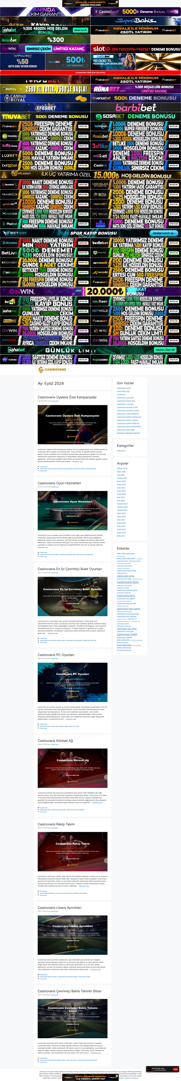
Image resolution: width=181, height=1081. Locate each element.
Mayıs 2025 (121, 481)
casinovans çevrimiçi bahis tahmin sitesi (52, 1060)
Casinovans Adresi (124, 388)
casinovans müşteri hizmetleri (49, 554)
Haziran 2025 (122, 478)
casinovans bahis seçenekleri (124, 563)
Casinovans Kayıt (45, 809)
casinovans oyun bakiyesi (74, 640)
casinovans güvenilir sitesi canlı (87, 1060)
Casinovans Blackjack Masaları (128, 433)
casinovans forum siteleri (64, 893)
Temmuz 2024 (122, 507)
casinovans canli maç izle (48, 468)
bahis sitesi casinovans (126, 553)
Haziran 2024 (122, 510)
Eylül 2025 (121, 475)
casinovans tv (132, 619)
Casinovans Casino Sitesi (126, 571)
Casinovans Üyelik (127, 634)
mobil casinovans (137, 645)
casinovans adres (122, 561)
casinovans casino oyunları (123, 568)
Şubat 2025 (121, 484)
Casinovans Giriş (123, 391)
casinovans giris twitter (124, 579)
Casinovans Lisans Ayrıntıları (59, 908)
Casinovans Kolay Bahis (126, 430)
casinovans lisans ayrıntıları (48, 976)
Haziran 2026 (122, 468)
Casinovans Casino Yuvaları (127, 420)
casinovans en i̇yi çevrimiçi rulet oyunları (52, 640)
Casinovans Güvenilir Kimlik (127, 407)
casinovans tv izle (135, 621)
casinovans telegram (122, 619)
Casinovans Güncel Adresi (127, 590)
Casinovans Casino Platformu (128, 423)
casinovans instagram (124, 592)
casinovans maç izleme (126, 598)
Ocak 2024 (121, 526)
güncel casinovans (123, 642)
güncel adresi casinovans (136, 640)
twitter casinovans (124, 648)
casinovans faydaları (57, 726)
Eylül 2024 (121, 500)
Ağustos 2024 (122, 504)
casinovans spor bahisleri (127, 616)
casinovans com (122, 573)
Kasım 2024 (121, 494)
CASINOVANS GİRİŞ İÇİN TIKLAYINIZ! (90, 73)
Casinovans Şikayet (124, 637)
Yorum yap (43, 470)
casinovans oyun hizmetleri (84, 554)
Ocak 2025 (121, 488)
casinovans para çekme (128, 608)
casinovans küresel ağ (59, 809)
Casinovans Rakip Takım (56, 824)
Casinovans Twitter (84, 976)
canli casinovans (45, 726)
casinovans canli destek (124, 566)
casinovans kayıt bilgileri (64, 468)
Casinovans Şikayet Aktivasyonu (129, 417)
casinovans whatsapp (124, 626)
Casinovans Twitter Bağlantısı (128, 414)
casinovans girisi (71, 1060)
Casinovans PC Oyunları (56, 655)
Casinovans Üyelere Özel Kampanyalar (67, 397)
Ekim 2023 (121, 536)
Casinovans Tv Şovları (125, 404)
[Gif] (90, 174)
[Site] (45, 126)
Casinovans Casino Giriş (126, 401)
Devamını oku (77, 461)
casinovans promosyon (124, 611)
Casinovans (43, 466)
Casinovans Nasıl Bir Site (67, 554)
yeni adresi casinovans (124, 650)
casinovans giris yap (137, 579)
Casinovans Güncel (123, 588)
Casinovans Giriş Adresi (124, 585)
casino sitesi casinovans (47, 893)
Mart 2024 (121, 520)
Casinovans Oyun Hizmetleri (59, 483)
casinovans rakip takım (79, 893)
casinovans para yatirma (123, 606)
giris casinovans (123, 640)
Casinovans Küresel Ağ (55, 741)
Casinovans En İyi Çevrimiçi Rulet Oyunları (70, 569)
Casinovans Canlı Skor (125, 398)
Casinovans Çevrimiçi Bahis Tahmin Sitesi (69, 991)
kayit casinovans (124, 645)
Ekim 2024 (121, 497)
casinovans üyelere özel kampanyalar (84, 468)
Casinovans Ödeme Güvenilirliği (129, 426)
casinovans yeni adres (127, 628)
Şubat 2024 (121, 523)
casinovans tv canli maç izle (123, 621)
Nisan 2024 (121, 516)
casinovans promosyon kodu (128, 614)
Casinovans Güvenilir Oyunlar (128, 410)
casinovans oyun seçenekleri (75, 809)
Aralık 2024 (121, 491)
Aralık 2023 (121, 529)
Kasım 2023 (121, 532)
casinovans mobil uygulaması (124, 601)
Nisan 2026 (121, 471)
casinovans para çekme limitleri (67, 976)
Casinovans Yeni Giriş (89, 640)
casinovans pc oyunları (72, 726)
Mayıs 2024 (121, 513)
